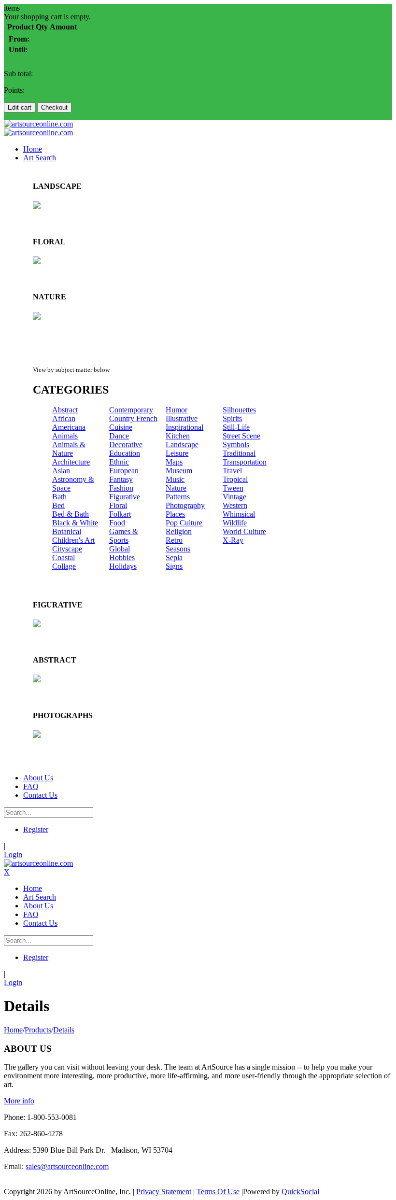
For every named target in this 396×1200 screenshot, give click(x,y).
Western (235, 505)
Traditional (239, 453)
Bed (58, 505)
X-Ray (233, 540)
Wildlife (235, 523)
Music (175, 479)
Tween (233, 488)
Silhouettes (239, 410)
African (63, 418)
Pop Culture (184, 523)
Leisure (177, 453)
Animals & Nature (68, 448)
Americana (68, 427)
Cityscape (67, 549)
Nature (176, 488)
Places (175, 514)
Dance (119, 436)
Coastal (63, 557)
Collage (64, 566)
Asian (61, 470)
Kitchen (178, 436)
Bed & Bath (70, 514)
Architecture (71, 462)
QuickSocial (300, 1191)
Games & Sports (123, 535)
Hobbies (122, 557)
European (124, 470)
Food (117, 523)
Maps (174, 462)
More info (19, 1101)
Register (35, 829)
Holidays (123, 566)
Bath (59, 497)
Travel (232, 470)
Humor (176, 410)
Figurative (124, 497)
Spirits (232, 418)
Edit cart (19, 107)
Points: (14, 90)
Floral (118, 505)
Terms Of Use (218, 1191)
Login (13, 854)
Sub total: (18, 74)
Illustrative (182, 418)
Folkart (120, 514)
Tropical (235, 479)
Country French (133, 418)
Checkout (54, 107)
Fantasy (121, 479)
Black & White (75, 523)
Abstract (65, 410)
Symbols (236, 444)
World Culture (244, 531)
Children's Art (73, 540)
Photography (185, 505)
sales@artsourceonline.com (67, 1166)
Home (13, 1030)
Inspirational (184, 427)
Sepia (174, 557)
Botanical (66, 531)
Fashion (121, 488)
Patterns (178, 497)
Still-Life (236, 427)
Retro (174, 540)
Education (124, 453)
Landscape (182, 444)
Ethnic (119, 462)
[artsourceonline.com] (38, 124)
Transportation (245, 462)
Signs (174, 566)
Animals (65, 436)
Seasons (178, 549)
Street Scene (241, 436)
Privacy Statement (163, 1191)
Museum (179, 470)
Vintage (234, 497)
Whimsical (239, 514)
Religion (179, 531)
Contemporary (131, 410)
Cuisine (120, 427)
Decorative (125, 444)
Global (119, 549)
